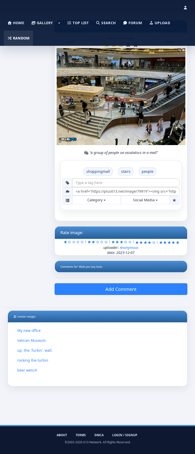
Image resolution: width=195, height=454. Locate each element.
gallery (44, 22)
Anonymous (129, 247)
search (108, 22)
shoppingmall (98, 171)
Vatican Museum (31, 340)
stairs (126, 171)
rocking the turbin (32, 360)
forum (134, 22)
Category (95, 199)
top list (80, 22)
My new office (29, 330)
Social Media (144, 199)
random (21, 38)
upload (162, 22)
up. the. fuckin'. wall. (35, 350)
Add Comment (121, 289)
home (18, 22)
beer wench (27, 370)
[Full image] (179, 53)
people (147, 171)
